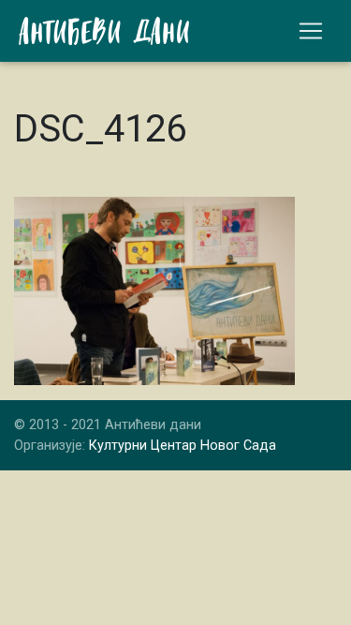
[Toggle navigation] (310, 31)
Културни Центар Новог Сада (182, 446)
